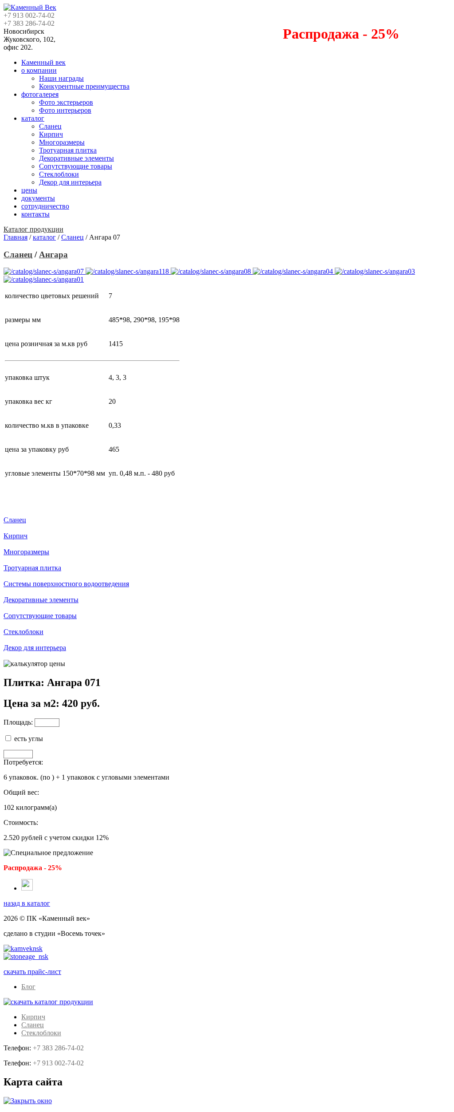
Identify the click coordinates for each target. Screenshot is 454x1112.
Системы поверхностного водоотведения (66, 584)
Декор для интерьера (70, 182)
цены (29, 190)
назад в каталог (27, 903)
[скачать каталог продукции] (48, 1002)
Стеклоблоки (59, 174)
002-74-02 (58, 1063)
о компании (39, 70)
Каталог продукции (33, 229)
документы (38, 198)
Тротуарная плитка (68, 150)
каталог (32, 118)
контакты (35, 214)
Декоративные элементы (76, 158)
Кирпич (51, 134)
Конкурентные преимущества (84, 86)
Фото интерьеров (65, 110)
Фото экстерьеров (66, 102)
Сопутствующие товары (75, 166)
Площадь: (18, 722)
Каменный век (43, 62)
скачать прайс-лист (32, 971)
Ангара (53, 254)
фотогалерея (40, 94)
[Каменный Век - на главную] (30, 7)
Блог (28, 986)
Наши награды (61, 78)
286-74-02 (58, 1048)
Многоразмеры (62, 142)
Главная (15, 237)
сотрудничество (45, 206)
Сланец (50, 126)
